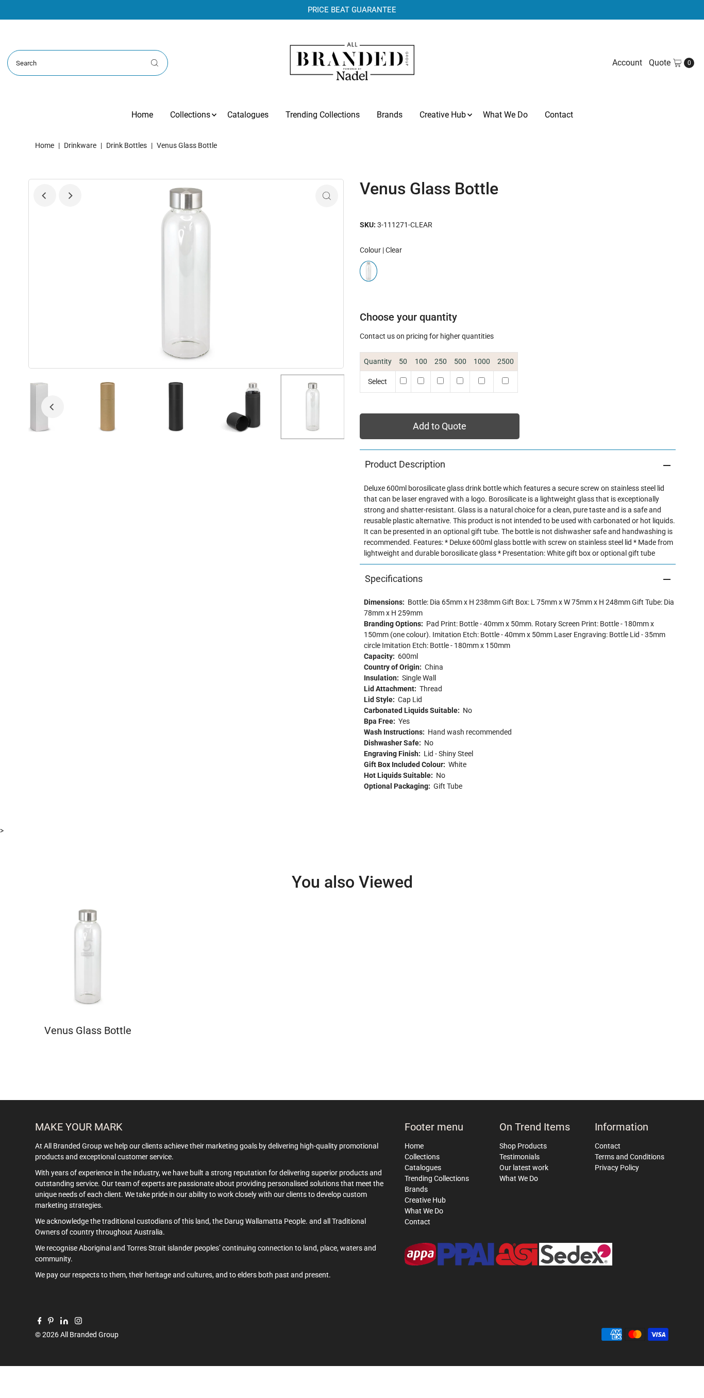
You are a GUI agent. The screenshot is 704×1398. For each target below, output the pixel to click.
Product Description (405, 464)
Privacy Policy (617, 1167)
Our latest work (523, 1167)
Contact (559, 115)
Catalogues (248, 115)
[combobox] (87, 63)
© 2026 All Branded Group (77, 1334)
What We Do (505, 115)
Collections (190, 115)
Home (142, 115)
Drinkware (80, 145)
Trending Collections (323, 115)
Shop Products (523, 1146)
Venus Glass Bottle (87, 1030)
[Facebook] (40, 1321)
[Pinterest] (51, 1321)
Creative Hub (443, 115)
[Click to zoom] (326, 196)
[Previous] (44, 195)
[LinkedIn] (64, 1321)
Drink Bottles (126, 145)
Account (627, 63)
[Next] (70, 195)
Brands (390, 115)
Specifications (394, 578)
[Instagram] (78, 1321)
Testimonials (519, 1157)
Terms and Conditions (629, 1157)
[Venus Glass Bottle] (88, 957)
